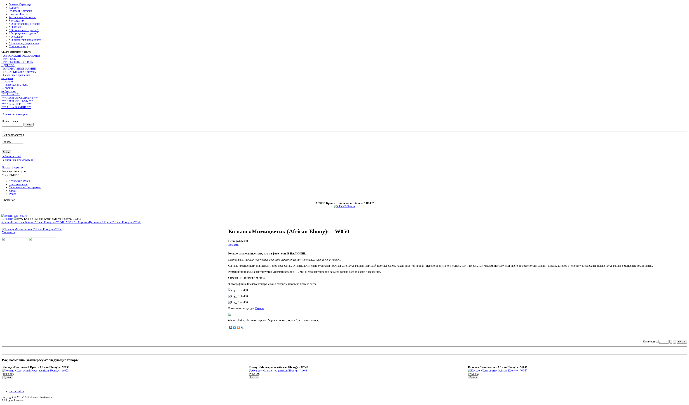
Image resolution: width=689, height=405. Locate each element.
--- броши (7, 87)
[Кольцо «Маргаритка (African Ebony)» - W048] (278, 370)
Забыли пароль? (11, 156)
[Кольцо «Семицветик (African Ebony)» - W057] (497, 370)
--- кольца (7, 81)
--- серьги (7, 78)
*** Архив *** (10, 94)
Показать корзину (13, 167)
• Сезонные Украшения (15, 75)
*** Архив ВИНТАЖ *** (17, 100)
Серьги (259, 308)
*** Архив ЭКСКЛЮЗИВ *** (20, 97)
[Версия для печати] (14, 214)
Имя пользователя (13, 134)
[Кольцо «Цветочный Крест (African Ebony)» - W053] (36, 370)
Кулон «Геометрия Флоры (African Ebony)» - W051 (32, 222)
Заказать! (233, 244)
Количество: (650, 341)
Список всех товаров (15, 114)
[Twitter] (234, 327)
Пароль (6, 141)
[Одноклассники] (238, 327)
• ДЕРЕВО (8, 65)
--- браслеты (8, 91)
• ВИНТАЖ (8, 58)
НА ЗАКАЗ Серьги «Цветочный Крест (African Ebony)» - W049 (102, 222)
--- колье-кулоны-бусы (14, 84)
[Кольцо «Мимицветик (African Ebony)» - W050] (15, 263)
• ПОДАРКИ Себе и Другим (18, 71)
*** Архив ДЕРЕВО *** (16, 104)
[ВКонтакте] (231, 327)
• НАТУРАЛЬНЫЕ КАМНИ (18, 68)
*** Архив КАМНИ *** (16, 107)
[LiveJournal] (242, 327)
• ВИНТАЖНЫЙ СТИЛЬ (17, 62)
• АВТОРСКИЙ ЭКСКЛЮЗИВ (20, 55)
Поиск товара (10, 121)
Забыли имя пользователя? (18, 159)
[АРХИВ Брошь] (344, 206)
